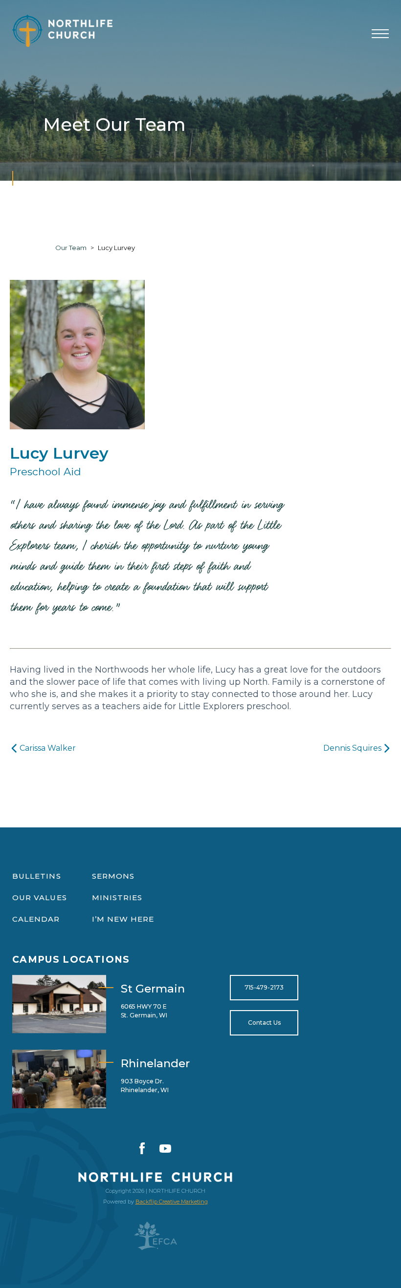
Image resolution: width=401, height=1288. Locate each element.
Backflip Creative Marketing (171, 1201)
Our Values (39, 897)
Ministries (117, 897)
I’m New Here (123, 919)
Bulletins (36, 876)
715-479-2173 (264, 987)
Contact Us (264, 1022)
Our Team (71, 248)
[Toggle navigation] (380, 34)
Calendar (36, 919)
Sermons (113, 876)
